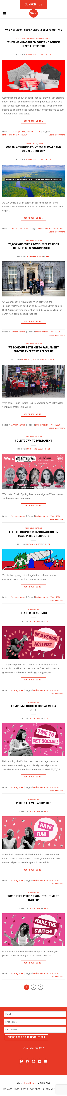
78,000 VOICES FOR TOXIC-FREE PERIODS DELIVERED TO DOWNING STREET (33, 246)
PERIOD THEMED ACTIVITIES (33, 803)
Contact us (37, 1089)
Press (24, 1089)
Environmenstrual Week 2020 (14, 135)
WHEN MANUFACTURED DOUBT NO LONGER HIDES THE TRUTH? (33, 44)
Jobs (16, 1089)
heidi (48, 54)
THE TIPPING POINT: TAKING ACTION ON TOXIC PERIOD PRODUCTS (33, 534)
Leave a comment (57, 135)
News (40, 144)
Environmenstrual (33, 241)
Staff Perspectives (25, 39)
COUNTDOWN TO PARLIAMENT (33, 440)
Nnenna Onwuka (48, 359)
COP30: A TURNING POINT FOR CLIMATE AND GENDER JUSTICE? (33, 149)
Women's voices (43, 39)
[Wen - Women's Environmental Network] (33, 13)
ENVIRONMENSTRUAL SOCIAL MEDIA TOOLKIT (33, 708)
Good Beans (30, 1083)
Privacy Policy (55, 1089)
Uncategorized (33, 609)
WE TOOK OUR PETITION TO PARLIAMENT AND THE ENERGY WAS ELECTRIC (33, 349)
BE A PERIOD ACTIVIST (33, 613)
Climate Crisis (30, 144)
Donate (7, 1089)
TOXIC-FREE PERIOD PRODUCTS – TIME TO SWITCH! (33, 898)
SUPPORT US (33, 4)
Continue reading (34, 121)
